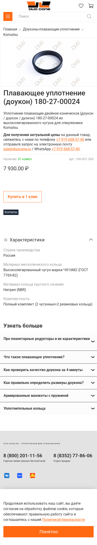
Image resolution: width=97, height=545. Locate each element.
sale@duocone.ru (17, 149)
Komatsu (10, 34)
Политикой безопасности (63, 519)
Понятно (48, 531)
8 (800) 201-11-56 (22, 455)
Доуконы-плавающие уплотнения (51, 29)
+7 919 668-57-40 (70, 139)
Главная (10, 29)
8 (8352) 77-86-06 (72, 455)
